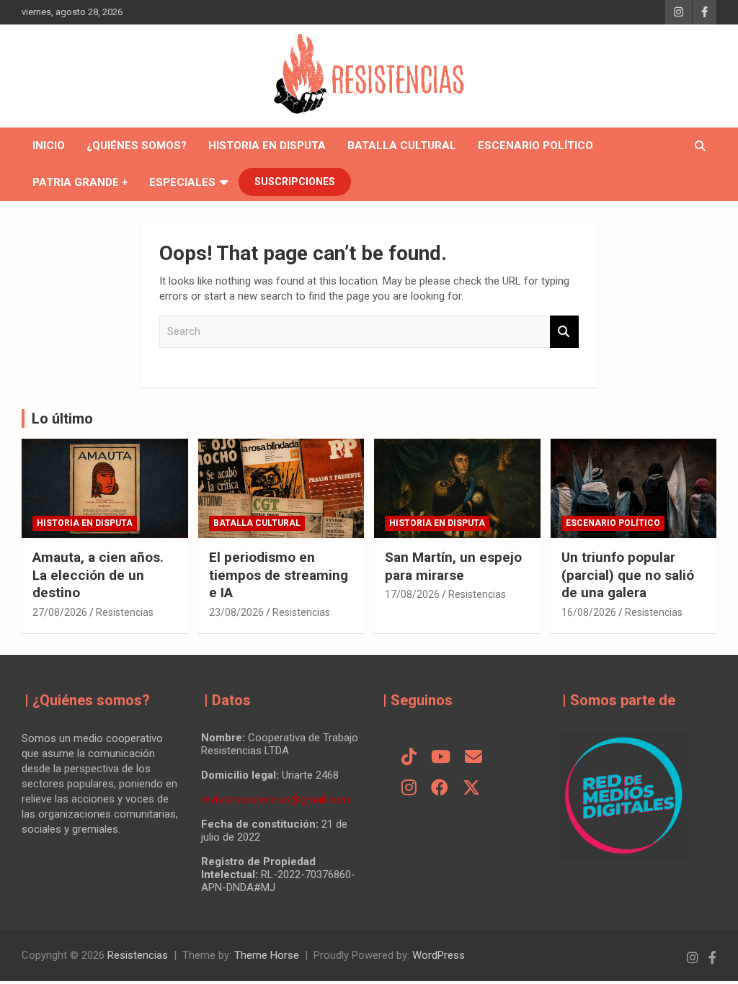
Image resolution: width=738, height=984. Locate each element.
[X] (471, 789)
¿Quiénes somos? (136, 145)
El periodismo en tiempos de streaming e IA (278, 575)
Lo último (62, 418)
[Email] (473, 758)
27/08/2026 (59, 612)
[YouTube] (440, 758)
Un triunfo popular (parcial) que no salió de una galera (627, 575)
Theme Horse (266, 955)
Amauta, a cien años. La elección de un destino (98, 575)
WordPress (438, 955)
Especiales (182, 182)
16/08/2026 (588, 612)
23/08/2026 (236, 612)
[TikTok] (409, 758)
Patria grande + (80, 182)
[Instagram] (409, 789)
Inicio (48, 145)
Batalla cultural (401, 145)
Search (564, 332)
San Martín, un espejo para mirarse (453, 566)
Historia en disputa (267, 145)
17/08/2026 (412, 594)
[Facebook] (439, 789)
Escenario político (535, 145)
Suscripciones (294, 181)
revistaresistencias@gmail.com (275, 799)
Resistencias (125, 612)
